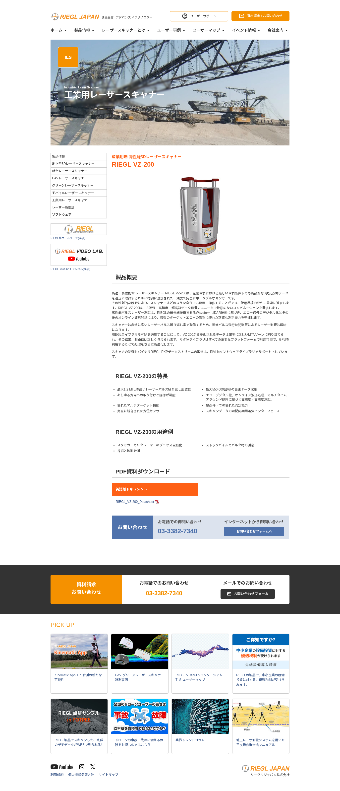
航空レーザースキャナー (69, 171)
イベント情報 (244, 30)
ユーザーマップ (206, 30)
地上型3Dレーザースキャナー (73, 164)
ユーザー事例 (169, 30)
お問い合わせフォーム (251, 594)
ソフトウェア (61, 214)
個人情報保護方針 (81, 775)
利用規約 (57, 775)
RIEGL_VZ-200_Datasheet (135, 502)
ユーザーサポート (203, 16)
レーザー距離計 (63, 207)
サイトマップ (108, 775)
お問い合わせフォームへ (254, 531)
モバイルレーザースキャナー (73, 193)
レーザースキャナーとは (123, 30)
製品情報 (82, 30)
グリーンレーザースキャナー (73, 185)
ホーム (56, 30)
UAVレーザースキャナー (69, 178)
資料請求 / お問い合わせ (265, 16)
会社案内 (275, 30)
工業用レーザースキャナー (71, 200)
